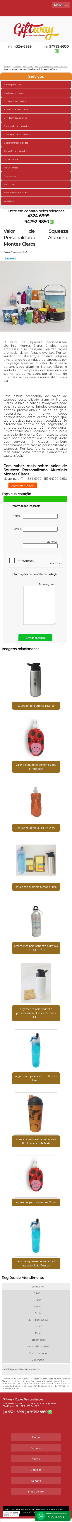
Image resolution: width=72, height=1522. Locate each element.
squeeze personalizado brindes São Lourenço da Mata (36, 1141)
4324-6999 (23, 46)
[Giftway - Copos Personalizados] (36, 27)
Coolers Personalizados (16, 142)
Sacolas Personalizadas (16, 192)
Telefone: (51, 541)
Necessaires (10, 176)
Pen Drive (9, 184)
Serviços (36, 76)
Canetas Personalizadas (16, 126)
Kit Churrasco (11, 167)
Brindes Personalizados (16, 109)
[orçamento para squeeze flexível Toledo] (36, 1049)
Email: (18, 528)
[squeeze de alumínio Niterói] (36, 678)
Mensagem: (47, 584)
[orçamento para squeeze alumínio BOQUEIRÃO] (36, 919)
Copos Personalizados (15, 151)
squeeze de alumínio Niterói (36, 705)
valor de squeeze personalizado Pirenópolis (36, 767)
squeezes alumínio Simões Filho (36, 887)
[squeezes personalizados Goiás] (36, 1175)
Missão (36, 1458)
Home (36, 1437)
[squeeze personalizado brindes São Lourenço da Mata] (36, 1112)
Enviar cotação (35, 638)
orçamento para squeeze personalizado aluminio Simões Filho (36, 1013)
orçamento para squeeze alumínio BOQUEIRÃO (36, 948)
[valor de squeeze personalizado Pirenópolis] (36, 737)
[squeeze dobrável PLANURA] (36, 800)
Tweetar (10, 258)
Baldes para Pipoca (14, 93)
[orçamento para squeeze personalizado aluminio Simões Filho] (36, 982)
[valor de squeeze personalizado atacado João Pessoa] (36, 1234)
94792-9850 (36, 221)
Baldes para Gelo (13, 84)
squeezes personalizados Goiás (36, 1202)
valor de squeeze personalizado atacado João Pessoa (36, 1263)
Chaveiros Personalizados (17, 134)
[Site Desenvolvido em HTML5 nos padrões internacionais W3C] (11, 1515)
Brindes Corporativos (15, 101)
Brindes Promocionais (15, 117)
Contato (36, 1480)
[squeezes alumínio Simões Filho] (36, 859)
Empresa (36, 1448)
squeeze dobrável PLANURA (36, 828)
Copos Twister (11, 159)
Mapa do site (36, 1491)
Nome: (17, 516)
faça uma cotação (22, 485)
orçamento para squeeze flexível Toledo (36, 1078)
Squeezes (8, 200)
